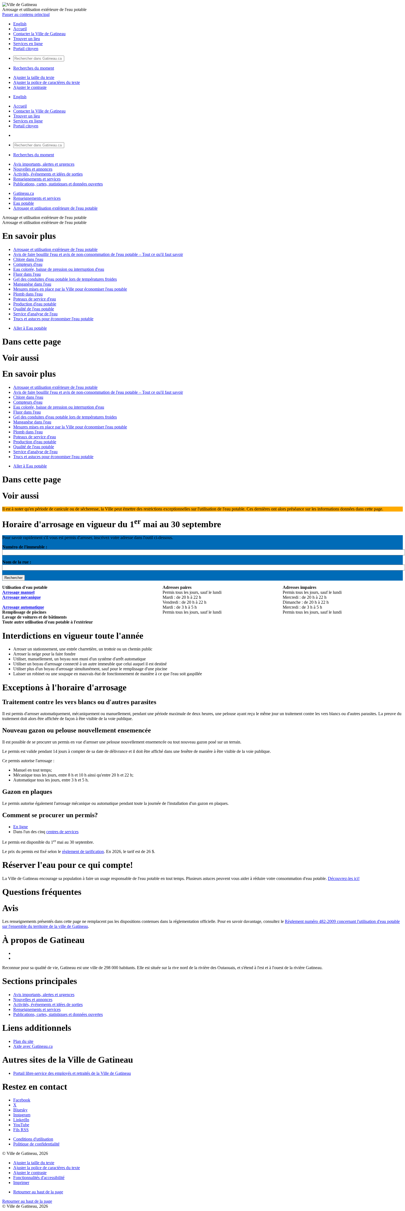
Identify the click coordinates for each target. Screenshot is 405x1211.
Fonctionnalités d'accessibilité (38, 1177)
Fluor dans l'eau (27, 274)
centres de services (62, 831)
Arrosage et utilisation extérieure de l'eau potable (55, 208)
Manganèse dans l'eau (32, 284)
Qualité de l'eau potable (33, 309)
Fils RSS (21, 1129)
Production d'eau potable (34, 304)
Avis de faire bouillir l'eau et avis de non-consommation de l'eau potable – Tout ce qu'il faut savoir (98, 254)
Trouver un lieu (26, 38)
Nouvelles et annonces (32, 169)
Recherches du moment (33, 68)
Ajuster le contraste (30, 87)
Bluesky (20, 1110)
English (19, 23)
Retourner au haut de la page (38, 1192)
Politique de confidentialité (36, 1144)
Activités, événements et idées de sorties (48, 174)
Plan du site (23, 1041)
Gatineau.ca (23, 193)
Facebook (21, 1100)
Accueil (20, 28)
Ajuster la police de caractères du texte (46, 82)
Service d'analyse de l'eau (35, 313)
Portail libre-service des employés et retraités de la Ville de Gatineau (72, 1073)
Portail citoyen (25, 48)
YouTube (21, 1124)
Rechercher (13, 578)
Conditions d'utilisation (33, 1139)
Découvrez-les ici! (344, 878)
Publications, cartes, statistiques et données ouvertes (58, 184)
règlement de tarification (83, 851)
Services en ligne (28, 43)
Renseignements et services (37, 179)
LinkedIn (21, 1119)
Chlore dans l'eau (28, 259)
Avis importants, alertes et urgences (43, 164)
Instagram (21, 1114)
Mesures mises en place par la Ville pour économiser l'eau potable (70, 289)
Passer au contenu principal (26, 14)
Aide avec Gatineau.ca (33, 1046)
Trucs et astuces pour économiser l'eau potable (53, 318)
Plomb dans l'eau (28, 294)
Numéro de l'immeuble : (24, 547)
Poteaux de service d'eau (34, 299)
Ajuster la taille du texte (33, 77)
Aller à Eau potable (30, 328)
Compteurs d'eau (27, 264)
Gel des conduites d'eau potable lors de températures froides (65, 279)
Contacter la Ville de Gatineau (39, 33)
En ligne (20, 826)
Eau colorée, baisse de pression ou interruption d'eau (58, 269)
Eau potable (23, 203)
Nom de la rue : (16, 562)
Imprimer (21, 1182)
